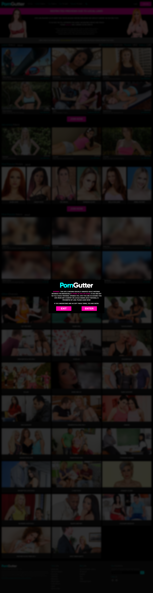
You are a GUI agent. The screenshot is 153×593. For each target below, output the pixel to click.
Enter (89, 308)
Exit (64, 308)
